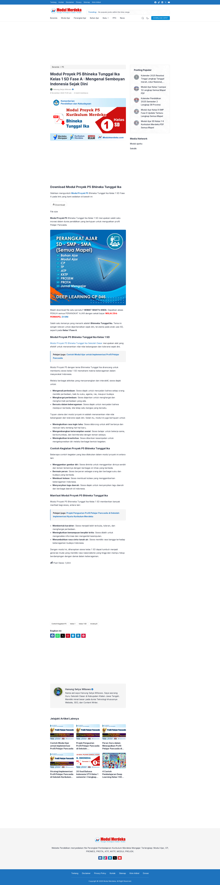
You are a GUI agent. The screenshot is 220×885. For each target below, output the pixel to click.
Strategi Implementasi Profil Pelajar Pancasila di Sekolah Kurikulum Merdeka (61, 774)
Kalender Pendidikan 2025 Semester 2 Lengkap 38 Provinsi (151, 101)
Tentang (53, 2)
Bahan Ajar (94, 18)
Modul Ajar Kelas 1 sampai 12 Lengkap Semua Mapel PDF (153, 90)
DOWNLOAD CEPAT (160, 18)
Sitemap (87, 2)
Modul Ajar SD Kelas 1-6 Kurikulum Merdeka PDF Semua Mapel (152, 124)
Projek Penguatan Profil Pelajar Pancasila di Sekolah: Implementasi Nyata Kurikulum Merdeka (87, 746)
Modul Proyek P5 (79, 193)
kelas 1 (72, 624)
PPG (114, 18)
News (122, 18)
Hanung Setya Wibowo (78, 689)
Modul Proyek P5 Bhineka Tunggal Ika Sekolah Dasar (76, 343)
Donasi (146, 873)
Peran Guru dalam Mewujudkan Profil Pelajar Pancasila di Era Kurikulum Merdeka (114, 746)
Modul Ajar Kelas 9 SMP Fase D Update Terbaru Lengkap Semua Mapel (152, 113)
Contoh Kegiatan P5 (59, 624)
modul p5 (93, 624)
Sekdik (133, 148)
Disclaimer (70, 2)
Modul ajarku (136, 143)
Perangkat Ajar (80, 18)
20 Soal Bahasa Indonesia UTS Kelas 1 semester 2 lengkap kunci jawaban (87, 774)
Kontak (61, 2)
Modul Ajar (65, 18)
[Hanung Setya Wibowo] (59, 695)
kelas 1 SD (83, 624)
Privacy (78, 2)
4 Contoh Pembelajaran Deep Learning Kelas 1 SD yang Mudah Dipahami (113, 774)
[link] (155, 2)
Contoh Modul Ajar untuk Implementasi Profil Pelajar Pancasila (61, 746)
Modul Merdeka (110, 881)
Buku (105, 18)
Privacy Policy (100, 873)
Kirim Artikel (96, 2)
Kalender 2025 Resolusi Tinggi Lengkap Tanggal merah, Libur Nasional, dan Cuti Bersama (152, 79)
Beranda (53, 18)
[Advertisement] (110, 43)
